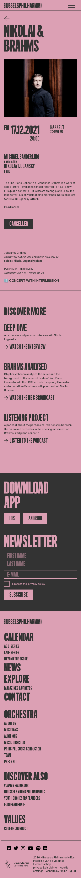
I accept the (28, 584)
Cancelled (18, 224)
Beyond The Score (16, 658)
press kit (10, 761)
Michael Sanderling (21, 157)
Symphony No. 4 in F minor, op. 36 (24, 273)
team (7, 755)
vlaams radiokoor (16, 785)
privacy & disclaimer (45, 868)
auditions (10, 736)
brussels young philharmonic (24, 791)
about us (10, 723)
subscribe (18, 595)
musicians (11, 729)
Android (35, 518)
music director (14, 742)
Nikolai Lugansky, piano (28, 261)
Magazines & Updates (18, 688)
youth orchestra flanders (22, 798)
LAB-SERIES (11, 652)
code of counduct (16, 828)
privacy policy (36, 584)
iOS (12, 518)
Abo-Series (11, 646)
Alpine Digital (68, 871)
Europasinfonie (14, 804)
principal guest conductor (22, 749)
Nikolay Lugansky (19, 166)
